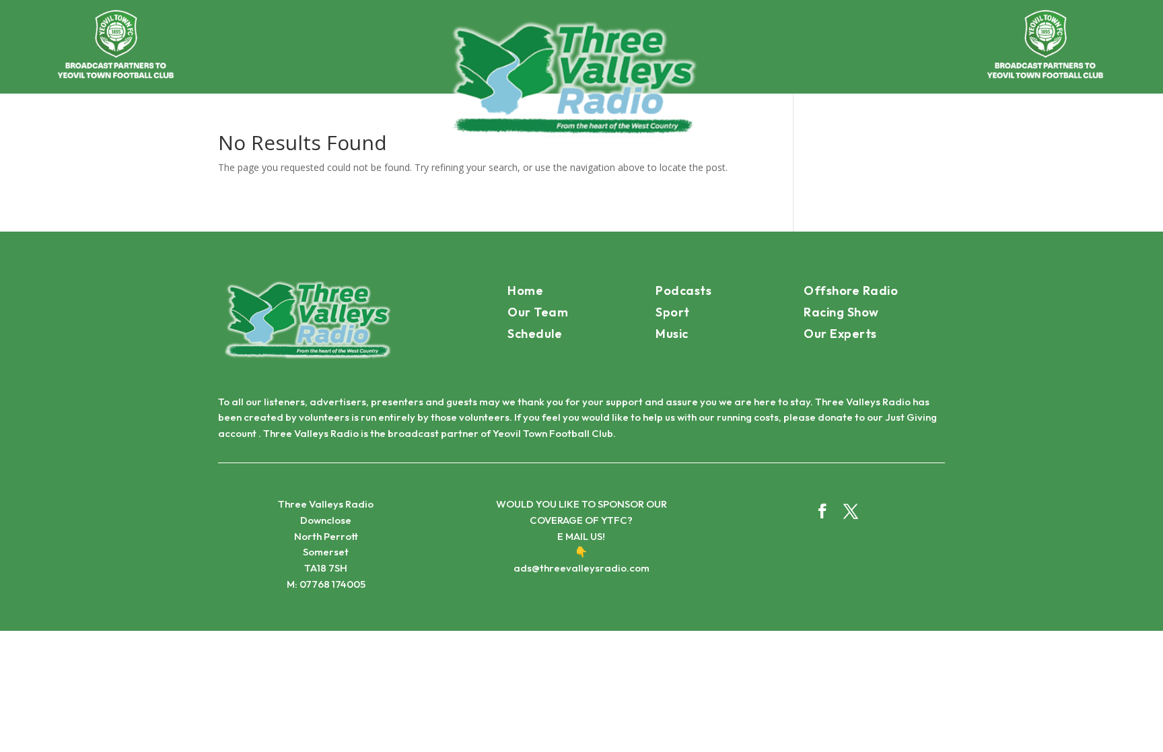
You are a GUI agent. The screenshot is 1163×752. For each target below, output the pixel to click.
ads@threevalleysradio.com (581, 567)
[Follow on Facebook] (822, 511)
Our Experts (840, 333)
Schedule (534, 333)
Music (672, 333)
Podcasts (683, 290)
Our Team (537, 312)
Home (525, 290)
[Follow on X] (851, 511)
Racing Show (841, 312)
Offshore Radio (851, 290)
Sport (673, 312)
